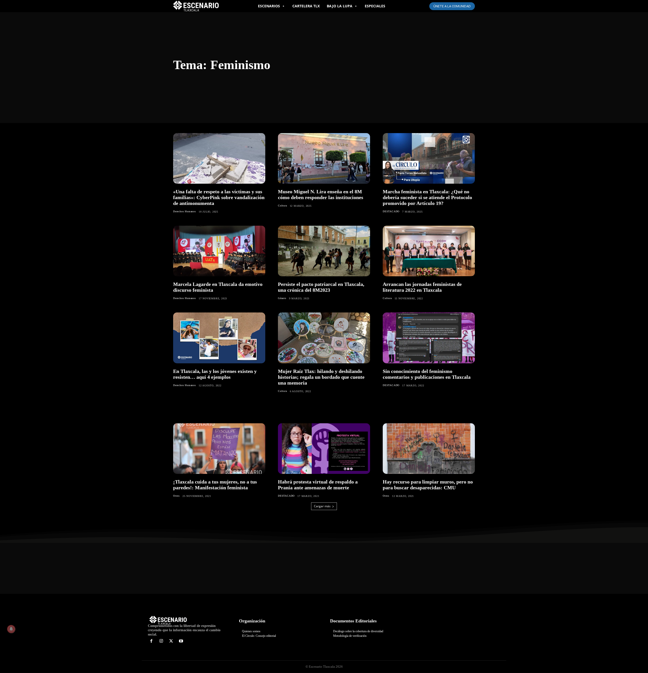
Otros (176, 495)
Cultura (282, 205)
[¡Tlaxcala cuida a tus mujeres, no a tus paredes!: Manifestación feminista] (219, 448)
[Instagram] (161, 641)
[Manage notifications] (11, 629)
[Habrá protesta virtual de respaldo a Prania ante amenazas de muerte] (324, 448)
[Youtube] (181, 641)
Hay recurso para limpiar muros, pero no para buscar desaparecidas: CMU (428, 484)
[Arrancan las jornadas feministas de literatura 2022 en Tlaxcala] (429, 251)
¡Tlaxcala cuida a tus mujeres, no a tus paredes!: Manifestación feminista (215, 484)
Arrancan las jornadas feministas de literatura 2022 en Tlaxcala (422, 287)
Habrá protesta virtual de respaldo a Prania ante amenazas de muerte (318, 484)
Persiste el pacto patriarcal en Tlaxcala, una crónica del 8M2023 (321, 287)
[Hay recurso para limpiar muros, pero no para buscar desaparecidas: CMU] (429, 448)
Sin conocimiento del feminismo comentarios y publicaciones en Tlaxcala (427, 374)
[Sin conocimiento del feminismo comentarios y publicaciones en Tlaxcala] (429, 337)
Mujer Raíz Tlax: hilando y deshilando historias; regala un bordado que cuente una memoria (321, 377)
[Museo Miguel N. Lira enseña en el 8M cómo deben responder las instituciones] (324, 158)
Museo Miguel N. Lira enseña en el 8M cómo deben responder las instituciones (320, 194)
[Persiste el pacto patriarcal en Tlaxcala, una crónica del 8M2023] (324, 251)
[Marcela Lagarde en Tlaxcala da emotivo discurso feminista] (219, 251)
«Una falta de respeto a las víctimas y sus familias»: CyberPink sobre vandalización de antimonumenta (219, 197)
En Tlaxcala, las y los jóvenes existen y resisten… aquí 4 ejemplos (215, 374)
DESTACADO (391, 211)
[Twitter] (171, 641)
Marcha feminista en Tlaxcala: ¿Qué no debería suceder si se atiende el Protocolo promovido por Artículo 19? (427, 197)
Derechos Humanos (184, 211)
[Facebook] (151, 641)
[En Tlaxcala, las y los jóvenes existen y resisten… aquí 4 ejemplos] (219, 337)
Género (282, 298)
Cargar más (322, 506)
